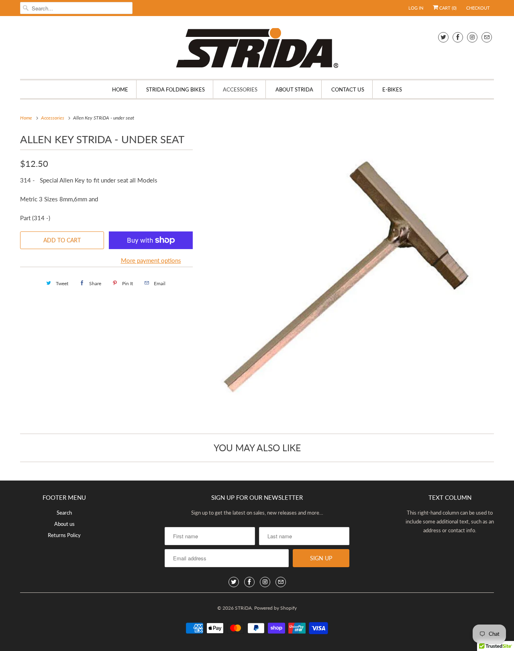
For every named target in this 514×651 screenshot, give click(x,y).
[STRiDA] (257, 49)
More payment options (151, 260)
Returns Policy (64, 535)
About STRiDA (294, 89)
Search (64, 512)
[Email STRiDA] (486, 37)
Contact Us (347, 89)
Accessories (240, 89)
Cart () (447, 7)
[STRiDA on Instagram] (472, 37)
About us (64, 524)
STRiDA (243, 608)
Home (120, 89)
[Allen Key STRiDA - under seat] (347, 277)
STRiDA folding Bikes (175, 89)
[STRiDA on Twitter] (443, 37)
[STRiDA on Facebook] (458, 37)
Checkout (478, 7)
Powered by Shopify (275, 608)
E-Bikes (392, 89)
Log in (415, 7)
